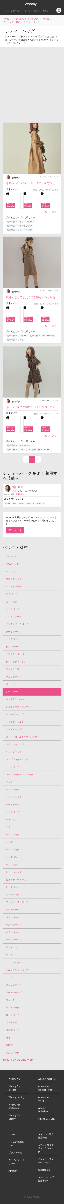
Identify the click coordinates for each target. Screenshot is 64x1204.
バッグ (9, 842)
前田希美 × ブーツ (15, 339)
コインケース (12, 669)
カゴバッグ (11, 601)
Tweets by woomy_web (18, 1059)
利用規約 (13, 1171)
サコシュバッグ (14, 676)
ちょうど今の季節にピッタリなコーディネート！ (32, 407)
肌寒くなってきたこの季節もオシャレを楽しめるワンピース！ (32, 297)
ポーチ (9, 955)
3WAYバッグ (12, 564)
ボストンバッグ (14, 924)
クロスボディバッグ (16, 661)
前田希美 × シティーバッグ (19, 229)
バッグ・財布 (13, 22)
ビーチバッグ (12, 887)
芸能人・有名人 (41, 11)
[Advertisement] (32, 82)
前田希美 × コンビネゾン (18, 449)
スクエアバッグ (14, 729)
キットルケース (14, 616)
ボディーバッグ (14, 939)
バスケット (11, 819)
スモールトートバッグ (17, 744)
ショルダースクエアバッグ (19, 706)
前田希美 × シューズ (41, 449)
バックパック (12, 834)
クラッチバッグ (14, 631)
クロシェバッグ (14, 646)
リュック (10, 1000)
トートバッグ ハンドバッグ (19, 774)
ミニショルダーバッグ (17, 970)
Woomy (31, 4)
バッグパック (12, 849)
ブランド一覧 (15, 1152)
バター (9, 827)
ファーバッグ (12, 894)
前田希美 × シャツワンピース (20, 221)
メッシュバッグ (14, 985)
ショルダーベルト (15, 722)
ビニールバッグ (14, 872)
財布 (8, 1037)
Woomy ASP (15, 1079)
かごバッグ (11, 571)
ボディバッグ (12, 932)
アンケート (15, 530)
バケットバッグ (14, 804)
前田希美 (16, 177)
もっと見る (50, 211)
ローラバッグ (12, 1015)
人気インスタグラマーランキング (46, 1148)
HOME (6, 19)
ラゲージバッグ (14, 992)
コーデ (27, 11)
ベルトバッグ (12, 917)
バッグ (9, 782)
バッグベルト (12, 857)
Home (12, 1134)
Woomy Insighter (46, 1079)
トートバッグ (12, 767)
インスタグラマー (13, 11)
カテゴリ (47, 19)
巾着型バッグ (12, 1030)
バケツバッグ (12, 812)
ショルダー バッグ (15, 699)
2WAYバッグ (12, 556)
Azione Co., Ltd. (46, 1119)
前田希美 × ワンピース (17, 335)
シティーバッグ (14, 691)
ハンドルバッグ (14, 797)
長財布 (9, 1045)
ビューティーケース (16, 879)
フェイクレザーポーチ (17, 902)
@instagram (44, 1170)
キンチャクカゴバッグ (17, 624)
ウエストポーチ (14, 586)
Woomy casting (16, 1097)
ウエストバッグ (14, 579)
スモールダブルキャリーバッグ (21, 737)
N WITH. (41, 503)
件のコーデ (22, 494)
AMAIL (21, 503)
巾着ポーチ (11, 1022)
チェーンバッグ (14, 752)
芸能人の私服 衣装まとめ (25, 19)
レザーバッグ (12, 1007)
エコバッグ (11, 594)
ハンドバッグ (12, 789)
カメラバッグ (12, 609)
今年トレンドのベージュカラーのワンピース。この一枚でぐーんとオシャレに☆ (32, 183)
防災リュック (12, 1052)
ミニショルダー (14, 962)
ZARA (7, 503)
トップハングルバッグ (17, 759)
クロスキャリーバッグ (17, 654)
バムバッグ (11, 864)
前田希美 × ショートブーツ (19, 225)
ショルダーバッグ (15, 714)
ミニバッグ (11, 977)
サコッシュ (11, 684)
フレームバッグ (14, 909)
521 (14, 503)
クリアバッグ (12, 639)
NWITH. (30, 503)
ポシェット (11, 947)
